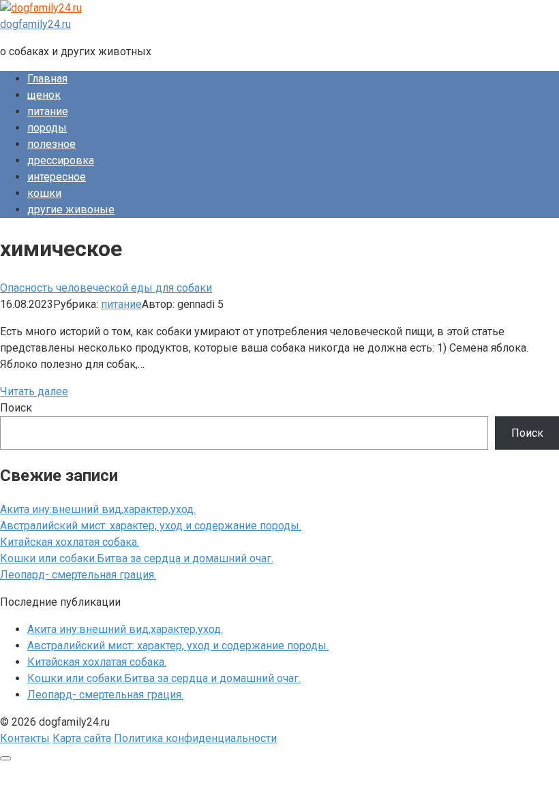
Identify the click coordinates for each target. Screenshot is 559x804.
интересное (56, 176)
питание (47, 111)
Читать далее (34, 391)
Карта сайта (81, 738)
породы (47, 127)
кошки (44, 193)
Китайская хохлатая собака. (69, 542)
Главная (47, 78)
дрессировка (60, 160)
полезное (51, 144)
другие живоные (71, 209)
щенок (44, 95)
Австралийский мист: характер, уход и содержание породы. (150, 525)
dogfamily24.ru (35, 24)
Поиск (16, 407)
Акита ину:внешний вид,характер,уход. (98, 509)
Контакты (25, 738)
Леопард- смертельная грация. (78, 574)
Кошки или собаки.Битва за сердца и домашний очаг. (136, 558)
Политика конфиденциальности (195, 738)
